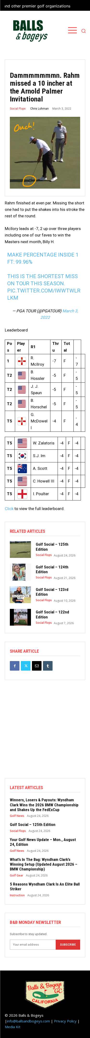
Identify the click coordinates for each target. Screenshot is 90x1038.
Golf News (17, 815)
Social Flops (18, 108)
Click (9, 508)
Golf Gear (16, 875)
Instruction (17, 895)
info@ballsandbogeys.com (28, 1021)
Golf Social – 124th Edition (52, 569)
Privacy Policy (65, 1021)
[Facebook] (14, 666)
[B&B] (29, 31)
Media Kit (12, 1026)
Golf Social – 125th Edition (32, 824)
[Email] (37, 666)
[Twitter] (25, 666)
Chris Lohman (39, 108)
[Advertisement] (45, 733)
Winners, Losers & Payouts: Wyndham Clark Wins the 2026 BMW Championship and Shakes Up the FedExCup (44, 804)
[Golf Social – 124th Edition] (20, 572)
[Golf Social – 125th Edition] (20, 549)
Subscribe (68, 944)
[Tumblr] (48, 666)
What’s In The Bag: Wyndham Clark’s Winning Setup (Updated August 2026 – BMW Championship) (43, 864)
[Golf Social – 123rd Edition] (20, 594)
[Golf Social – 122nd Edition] (20, 617)
